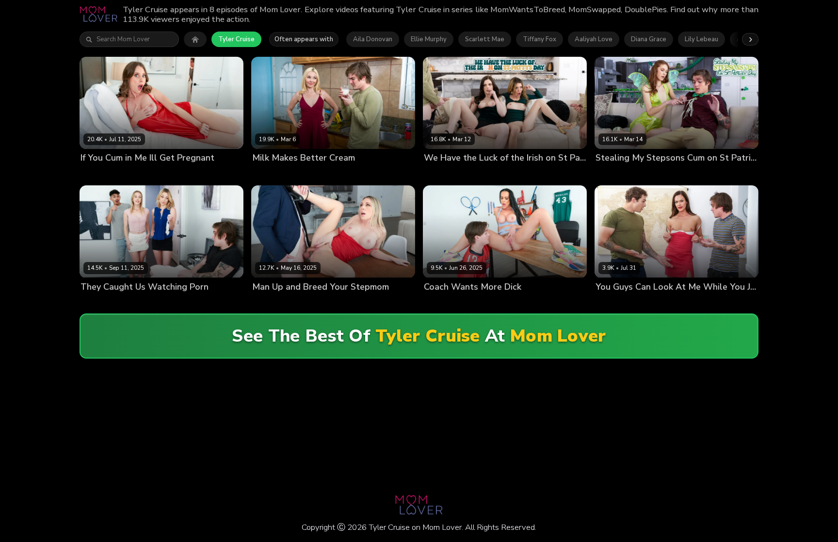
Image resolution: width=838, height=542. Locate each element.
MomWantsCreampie (715, 174)
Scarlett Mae (484, 39)
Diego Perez (179, 303)
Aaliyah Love (593, 39)
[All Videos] (195, 39)
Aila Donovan (372, 39)
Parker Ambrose (530, 174)
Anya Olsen (99, 174)
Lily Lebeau (701, 39)
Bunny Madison (275, 303)
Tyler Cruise (236, 39)
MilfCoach (524, 303)
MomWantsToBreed (197, 174)
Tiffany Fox (539, 39)
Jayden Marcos (663, 303)
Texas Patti (441, 303)
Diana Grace (648, 39)
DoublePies (753, 303)
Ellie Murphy (429, 39)
